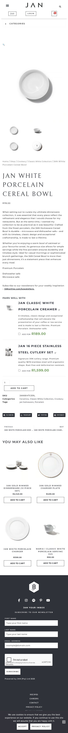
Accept (22, 726)
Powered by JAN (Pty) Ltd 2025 (20, 679)
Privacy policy (41, 726)
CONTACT (34, 703)
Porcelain (39, 402)
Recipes (34, 694)
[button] (7, 5)
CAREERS (34, 699)
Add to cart (19, 388)
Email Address (12, 641)
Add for (33, 334)
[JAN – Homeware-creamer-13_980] (9, 307)
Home (5, 161)
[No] (64, 722)
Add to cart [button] (17, 500)
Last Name (10, 630)
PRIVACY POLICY (34, 707)
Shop (12, 161)
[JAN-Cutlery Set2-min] (9, 350)
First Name (10, 618)
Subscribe (12, 672)
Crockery (21, 161)
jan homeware (27, 402)
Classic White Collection (39, 161)
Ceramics (24, 399)
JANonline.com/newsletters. (19, 289)
